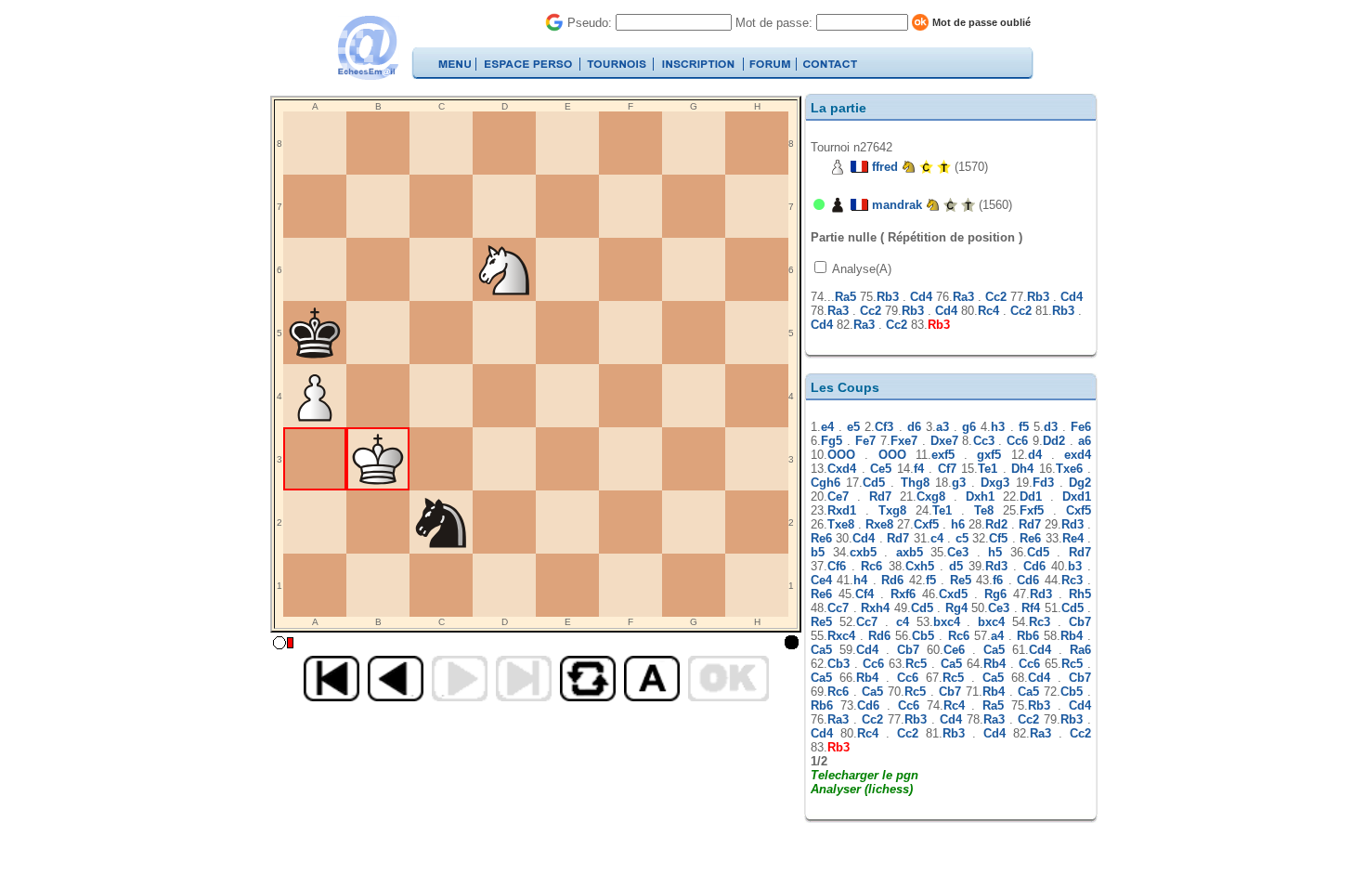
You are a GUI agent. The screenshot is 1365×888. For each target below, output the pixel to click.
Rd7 (880, 496)
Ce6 (954, 650)
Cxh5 (919, 566)
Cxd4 (841, 469)
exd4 (1077, 455)
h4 (860, 580)
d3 (1051, 427)
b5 (818, 552)
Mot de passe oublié (981, 22)
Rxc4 (841, 636)
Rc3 (1072, 580)
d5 (956, 566)
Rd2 (996, 524)
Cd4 (921, 297)
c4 (936, 538)
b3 (1075, 566)
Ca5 (821, 650)
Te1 (987, 469)
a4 (997, 636)
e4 (827, 427)
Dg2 (1080, 483)
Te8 (984, 510)
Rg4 (956, 608)
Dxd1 (1076, 496)
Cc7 (838, 608)
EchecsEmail (367, 48)
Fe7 (865, 441)
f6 (998, 580)
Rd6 (892, 580)
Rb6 (1028, 636)
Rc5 (916, 664)
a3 (942, 427)
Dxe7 (944, 441)
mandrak (897, 205)
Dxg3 (995, 483)
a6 (1084, 441)
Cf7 (947, 469)
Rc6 (871, 566)
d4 (1035, 455)
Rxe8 (879, 524)
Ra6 (1080, 650)
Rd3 (1072, 524)
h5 (995, 552)
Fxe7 (903, 441)
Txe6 (1069, 469)
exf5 (943, 455)
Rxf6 (903, 594)
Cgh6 (825, 483)
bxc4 (946, 622)
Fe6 (1081, 427)
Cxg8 (930, 496)
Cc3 (983, 441)
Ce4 (821, 580)
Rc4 (988, 311)
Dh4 (1022, 469)
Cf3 (884, 427)
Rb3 (888, 297)
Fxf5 (1032, 510)
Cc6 (1017, 441)
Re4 (1073, 538)
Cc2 (996, 297)
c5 (962, 538)
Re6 (821, 538)
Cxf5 (1078, 510)
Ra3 (963, 297)
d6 (914, 427)
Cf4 (864, 594)
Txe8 (840, 524)
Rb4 (1071, 636)
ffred (885, 167)
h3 (998, 427)
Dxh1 (980, 496)
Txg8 (892, 510)
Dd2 (1054, 441)
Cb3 (838, 664)
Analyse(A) (860, 269)
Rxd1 (841, 510)
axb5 (909, 552)
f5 (1024, 427)
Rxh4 (875, 608)
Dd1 (1031, 496)
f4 (919, 469)
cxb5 (863, 552)
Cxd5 (953, 594)
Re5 (960, 580)
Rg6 (995, 594)
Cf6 (836, 566)
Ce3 (957, 552)
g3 (959, 483)
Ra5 (845, 297)
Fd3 (1043, 483)
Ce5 (880, 469)
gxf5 (989, 455)
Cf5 (998, 538)
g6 (969, 427)
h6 (958, 524)
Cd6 (1034, 566)
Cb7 (1080, 622)
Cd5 (874, 483)
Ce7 (838, 496)
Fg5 (831, 441)
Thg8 (915, 483)
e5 (853, 427)
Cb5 (923, 636)
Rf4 (1030, 608)
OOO (841, 455)
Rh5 (1080, 594)
